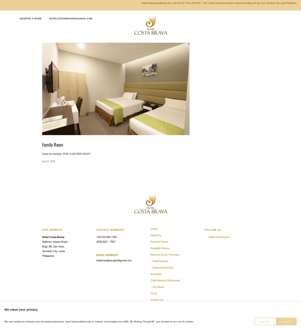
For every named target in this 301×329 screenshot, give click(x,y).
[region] (150, 315)
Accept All (286, 321)
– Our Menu (157, 286)
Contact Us (156, 299)
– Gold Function (159, 261)
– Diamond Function (161, 267)
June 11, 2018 (48, 161)
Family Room (52, 144)
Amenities (156, 274)
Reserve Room (159, 241)
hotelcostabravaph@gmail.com (70, 18)
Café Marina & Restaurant (165, 280)
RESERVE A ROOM (30, 18)
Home (153, 228)
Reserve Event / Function (164, 254)
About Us (155, 235)
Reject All (264, 321)
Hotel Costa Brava (218, 237)
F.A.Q (153, 293)
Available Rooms (160, 248)
